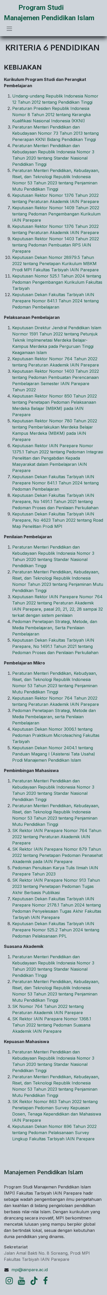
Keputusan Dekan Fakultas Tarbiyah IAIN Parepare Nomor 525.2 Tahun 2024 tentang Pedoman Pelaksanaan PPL (55, 930)
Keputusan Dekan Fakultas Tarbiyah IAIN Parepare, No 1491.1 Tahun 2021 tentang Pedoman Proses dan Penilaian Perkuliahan (55, 501)
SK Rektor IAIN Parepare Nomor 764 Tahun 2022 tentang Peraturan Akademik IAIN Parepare (56, 836)
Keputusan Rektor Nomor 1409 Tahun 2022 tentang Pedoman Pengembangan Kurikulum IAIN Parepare (56, 214)
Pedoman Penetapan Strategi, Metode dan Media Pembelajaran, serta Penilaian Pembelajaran (54, 716)
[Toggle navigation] (9, 28)
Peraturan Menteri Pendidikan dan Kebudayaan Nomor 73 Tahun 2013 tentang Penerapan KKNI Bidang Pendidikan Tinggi (55, 133)
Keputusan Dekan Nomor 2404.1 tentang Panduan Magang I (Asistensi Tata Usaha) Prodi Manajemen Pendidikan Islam (53, 754)
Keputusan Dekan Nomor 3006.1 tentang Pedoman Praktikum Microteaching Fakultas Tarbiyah (55, 735)
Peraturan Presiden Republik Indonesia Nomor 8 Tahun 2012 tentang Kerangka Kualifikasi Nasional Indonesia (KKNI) (51, 114)
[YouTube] (21, 1281)
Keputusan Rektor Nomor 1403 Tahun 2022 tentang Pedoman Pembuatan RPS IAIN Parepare (55, 245)
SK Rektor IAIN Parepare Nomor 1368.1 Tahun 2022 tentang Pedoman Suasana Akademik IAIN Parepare (51, 1025)
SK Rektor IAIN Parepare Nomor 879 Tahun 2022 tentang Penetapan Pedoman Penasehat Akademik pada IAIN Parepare (57, 855)
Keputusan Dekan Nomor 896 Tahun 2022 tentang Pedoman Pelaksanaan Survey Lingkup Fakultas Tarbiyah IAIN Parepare (54, 1132)
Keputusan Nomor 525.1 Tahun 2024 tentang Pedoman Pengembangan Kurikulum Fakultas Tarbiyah (57, 282)
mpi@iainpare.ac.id (29, 1269)
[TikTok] (34, 1281)
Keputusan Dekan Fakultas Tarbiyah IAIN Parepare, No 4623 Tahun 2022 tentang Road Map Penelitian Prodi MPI (57, 520)
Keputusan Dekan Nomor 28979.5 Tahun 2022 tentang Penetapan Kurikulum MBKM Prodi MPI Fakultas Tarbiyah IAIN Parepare (55, 263)
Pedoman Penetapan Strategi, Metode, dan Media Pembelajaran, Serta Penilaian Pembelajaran (54, 628)
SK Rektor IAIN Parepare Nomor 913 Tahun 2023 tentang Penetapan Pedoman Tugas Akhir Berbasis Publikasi (56, 886)
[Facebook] (45, 1281)
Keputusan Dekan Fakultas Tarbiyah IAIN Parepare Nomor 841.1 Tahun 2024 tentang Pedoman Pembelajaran (55, 301)
